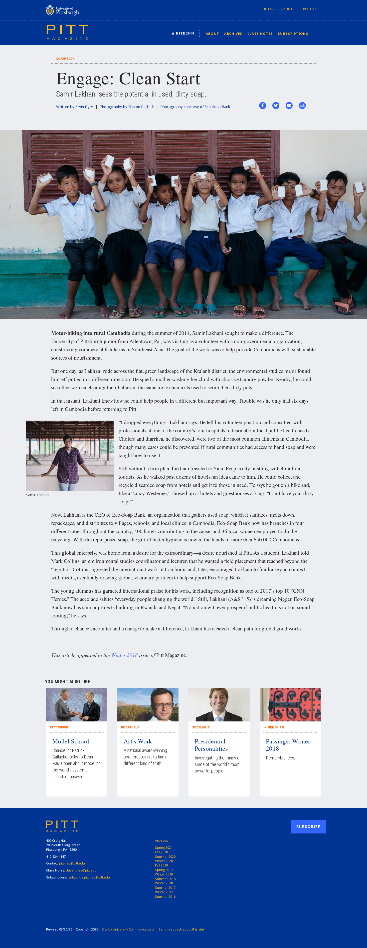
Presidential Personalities (211, 745)
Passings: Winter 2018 (288, 745)
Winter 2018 (183, 33)
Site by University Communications (128, 929)
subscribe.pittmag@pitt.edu (89, 877)
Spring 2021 (164, 847)
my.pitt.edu (289, 9)
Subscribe (308, 826)
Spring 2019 (164, 869)
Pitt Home (269, 9)
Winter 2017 (164, 892)
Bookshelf (130, 727)
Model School (70, 741)
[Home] (67, 32)
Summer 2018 (165, 878)
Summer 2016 (165, 896)
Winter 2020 (164, 860)
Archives (233, 33)
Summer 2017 (165, 887)
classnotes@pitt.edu (81, 870)
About (212, 33)
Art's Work (138, 741)
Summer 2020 (165, 856)
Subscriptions (293, 33)
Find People (310, 9)
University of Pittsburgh (82, 10)
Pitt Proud (59, 727)
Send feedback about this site (181, 929)
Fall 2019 (161, 865)
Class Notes (260, 33)
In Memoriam (273, 727)
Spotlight (201, 727)
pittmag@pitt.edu (72, 863)
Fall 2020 (161, 852)
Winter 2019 (164, 874)
